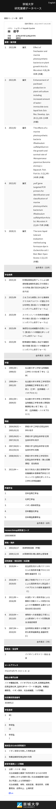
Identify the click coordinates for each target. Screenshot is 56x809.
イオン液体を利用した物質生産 (22, 750)
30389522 (9, 702)
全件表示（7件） (44, 641)
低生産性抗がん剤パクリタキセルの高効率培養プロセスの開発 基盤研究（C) (37, 570)
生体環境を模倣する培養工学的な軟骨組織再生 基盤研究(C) (37, 632)
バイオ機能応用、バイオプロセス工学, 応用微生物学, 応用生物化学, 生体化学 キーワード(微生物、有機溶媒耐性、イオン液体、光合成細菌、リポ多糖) (27, 686)
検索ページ (9, 18)
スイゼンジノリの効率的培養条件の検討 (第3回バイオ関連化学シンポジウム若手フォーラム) (35, 318)
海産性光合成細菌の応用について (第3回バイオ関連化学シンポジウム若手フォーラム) (35, 332)
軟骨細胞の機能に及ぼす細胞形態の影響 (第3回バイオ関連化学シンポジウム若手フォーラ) (35, 346)
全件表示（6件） (44, 523)
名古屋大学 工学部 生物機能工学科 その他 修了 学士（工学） (37, 372)
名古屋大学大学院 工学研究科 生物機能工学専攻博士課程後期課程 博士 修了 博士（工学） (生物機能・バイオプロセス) (37, 406)
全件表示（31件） (43, 267)
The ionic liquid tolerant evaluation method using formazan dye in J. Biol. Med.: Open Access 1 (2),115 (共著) (41, 246)
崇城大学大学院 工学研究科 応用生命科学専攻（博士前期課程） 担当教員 (37, 459)
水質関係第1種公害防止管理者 (35, 553)
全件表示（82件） (43, 355)
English (51, 2)
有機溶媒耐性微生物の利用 (20, 756)
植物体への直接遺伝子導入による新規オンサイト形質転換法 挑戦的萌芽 (37, 618)
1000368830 (10, 535)
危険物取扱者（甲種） (31, 547)
